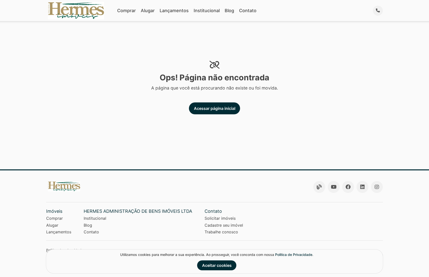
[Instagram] (377, 187)
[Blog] (319, 187)
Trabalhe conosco (221, 231)
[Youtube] (334, 187)
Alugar (148, 10)
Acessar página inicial (214, 108)
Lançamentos (174, 10)
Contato (247, 10)
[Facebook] (348, 187)
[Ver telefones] (378, 11)
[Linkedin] (362, 187)
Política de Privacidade (293, 254)
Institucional (207, 10)
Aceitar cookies (217, 265)
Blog (229, 10)
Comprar (126, 10)
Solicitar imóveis (220, 218)
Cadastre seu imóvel (224, 225)
